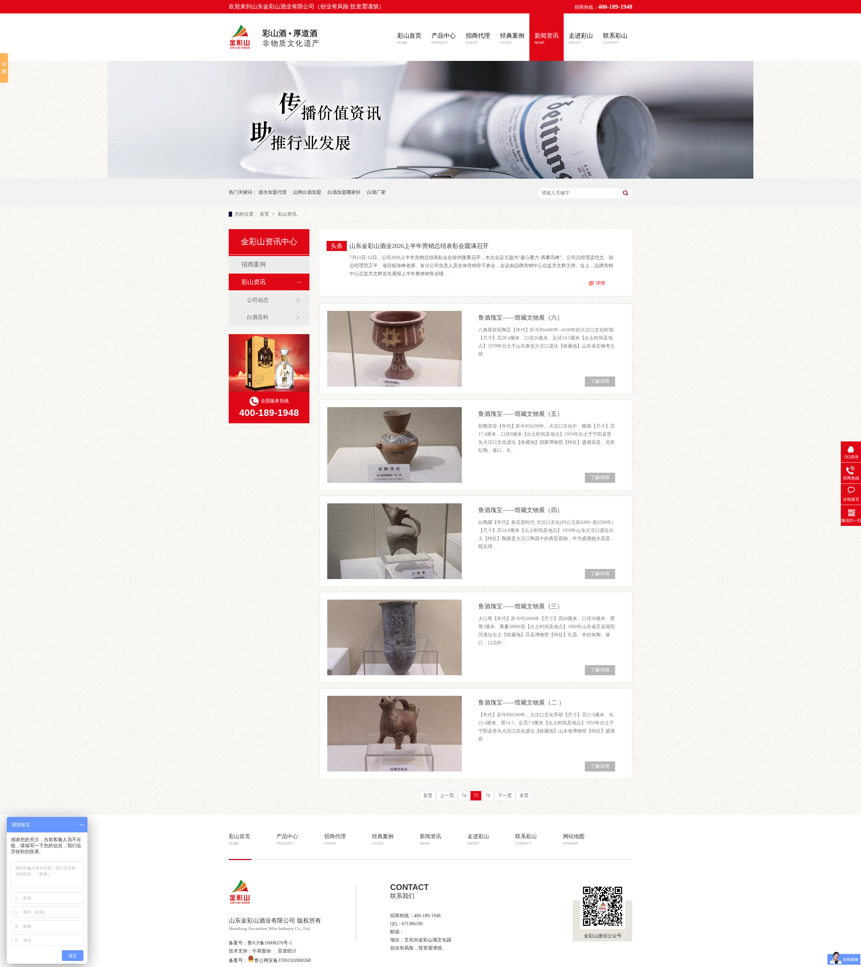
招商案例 (253, 264)
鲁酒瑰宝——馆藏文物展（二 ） (521, 702)
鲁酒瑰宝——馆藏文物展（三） (520, 606)
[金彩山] (240, 49)
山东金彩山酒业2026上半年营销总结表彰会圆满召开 (419, 246)
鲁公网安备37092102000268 (282, 960)
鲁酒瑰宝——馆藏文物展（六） (520, 317)
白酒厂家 (376, 192)
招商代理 (478, 38)
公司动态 (257, 300)
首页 (265, 214)
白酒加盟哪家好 (344, 192)
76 (488, 795)
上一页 (447, 795)
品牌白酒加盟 (307, 192)
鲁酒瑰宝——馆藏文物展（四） (520, 510)
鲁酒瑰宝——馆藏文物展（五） (520, 413)
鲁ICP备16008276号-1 (270, 942)
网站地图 (574, 839)
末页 (524, 795)
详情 (600, 283)
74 (463, 795)
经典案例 (512, 38)
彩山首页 (409, 38)
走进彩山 (581, 38)
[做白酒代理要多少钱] (430, 177)
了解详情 (600, 381)
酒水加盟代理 (272, 192)
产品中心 (444, 38)
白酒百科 (257, 317)
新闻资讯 (546, 38)
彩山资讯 (287, 214)
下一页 (505, 795)
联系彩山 (615, 38)
